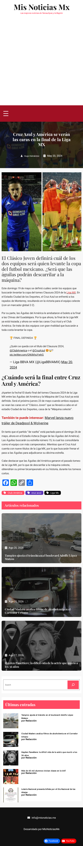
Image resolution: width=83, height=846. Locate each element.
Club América (15, 493)
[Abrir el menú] (6, 113)
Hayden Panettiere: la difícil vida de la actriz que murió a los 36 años (41, 664)
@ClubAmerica (18, 351)
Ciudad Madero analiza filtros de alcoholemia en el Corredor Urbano (38, 611)
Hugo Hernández (31, 155)
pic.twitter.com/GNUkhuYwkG (27, 355)
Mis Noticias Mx (42, 7)
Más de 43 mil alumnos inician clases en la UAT (43, 770)
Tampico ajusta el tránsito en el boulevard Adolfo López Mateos (41, 557)
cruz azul (36, 493)
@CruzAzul (38, 351)
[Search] (73, 685)
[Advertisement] (41, 62)
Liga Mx (54, 493)
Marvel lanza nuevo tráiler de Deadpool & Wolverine (38, 420)
